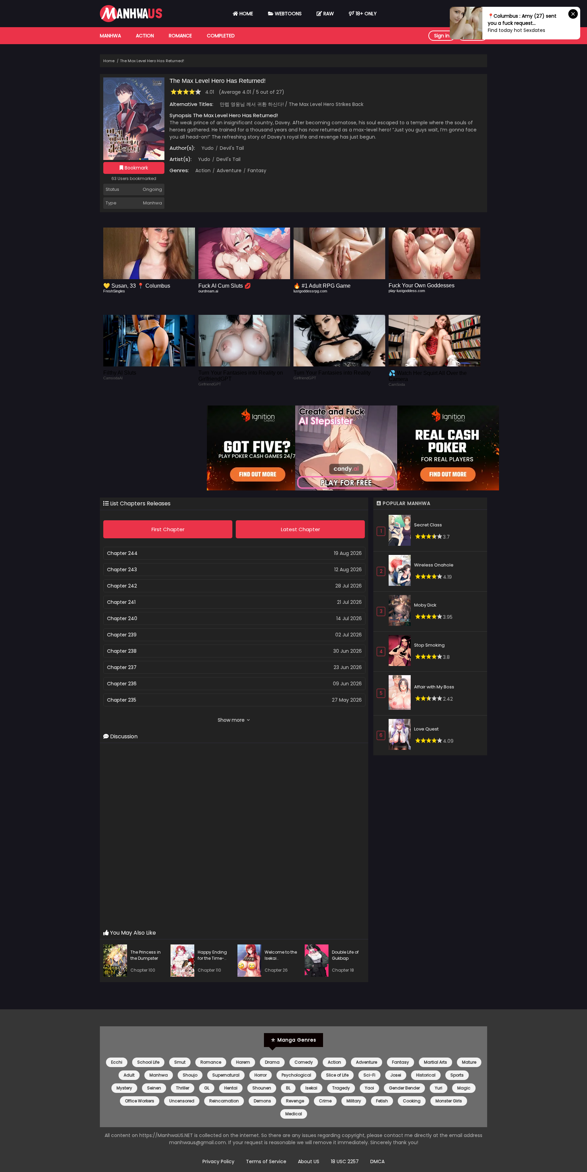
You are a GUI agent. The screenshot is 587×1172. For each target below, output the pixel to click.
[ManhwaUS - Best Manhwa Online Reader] (131, 20)
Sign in (441, 35)
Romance (180, 35)
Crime (325, 1101)
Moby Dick (425, 605)
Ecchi (116, 1062)
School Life (148, 1062)
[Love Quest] (401, 735)
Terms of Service (266, 1161)
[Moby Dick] (401, 611)
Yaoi (369, 1088)
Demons (262, 1101)
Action (145, 35)
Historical (425, 1075)
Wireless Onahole (433, 565)
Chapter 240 (122, 618)
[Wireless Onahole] (401, 571)
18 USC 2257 (345, 1161)
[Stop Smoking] (401, 651)
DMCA (377, 1161)
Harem (243, 1062)
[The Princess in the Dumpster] (116, 961)
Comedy (304, 1062)
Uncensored (181, 1101)
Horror (260, 1075)
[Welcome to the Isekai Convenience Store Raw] (251, 961)
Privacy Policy (218, 1161)
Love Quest (426, 729)
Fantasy (256, 170)
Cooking (412, 1101)
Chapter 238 (122, 651)
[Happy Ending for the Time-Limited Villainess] (184, 961)
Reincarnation (224, 1101)
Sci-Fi (369, 1075)
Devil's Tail (231, 148)
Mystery (124, 1088)
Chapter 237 (122, 667)
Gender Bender (404, 1088)
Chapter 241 (121, 602)
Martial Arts (435, 1062)
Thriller (182, 1088)
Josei (395, 1075)
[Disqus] (234, 836)
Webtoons (287, 13)
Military (353, 1101)
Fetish (382, 1101)
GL (206, 1088)
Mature (469, 1062)
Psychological (296, 1075)
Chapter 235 (121, 700)
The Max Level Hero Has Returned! (152, 61)
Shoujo (190, 1075)
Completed (221, 35)
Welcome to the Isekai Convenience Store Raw (281, 961)
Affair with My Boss (434, 687)
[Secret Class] (401, 531)
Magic (463, 1088)
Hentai (230, 1088)
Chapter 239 (122, 634)
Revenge (295, 1101)
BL (288, 1088)
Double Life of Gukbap (345, 955)
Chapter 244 (122, 553)
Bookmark (135, 167)
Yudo (207, 148)
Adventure (228, 170)
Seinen (154, 1088)
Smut (179, 1062)
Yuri (438, 1088)
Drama (272, 1062)
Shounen (261, 1088)
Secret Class (428, 525)
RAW (328, 13)
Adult (129, 1075)
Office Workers (139, 1101)
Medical (293, 1114)
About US (308, 1161)
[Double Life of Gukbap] (318, 961)
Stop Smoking (429, 645)
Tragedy (341, 1088)
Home (245, 13)
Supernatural (225, 1075)
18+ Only (365, 13)
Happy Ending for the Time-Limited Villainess (212, 961)
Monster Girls (448, 1101)
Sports (457, 1075)
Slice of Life (337, 1075)
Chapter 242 (122, 585)
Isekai (311, 1088)
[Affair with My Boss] (401, 693)
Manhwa (110, 35)
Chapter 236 (122, 683)
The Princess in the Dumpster (145, 955)
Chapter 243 (122, 569)
